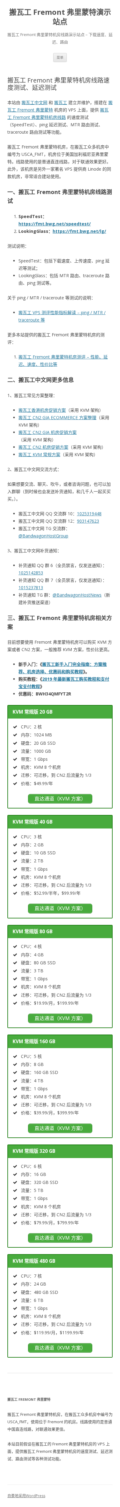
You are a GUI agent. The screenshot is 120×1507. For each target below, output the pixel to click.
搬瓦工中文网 (34, 102)
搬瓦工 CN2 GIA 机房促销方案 (47, 432)
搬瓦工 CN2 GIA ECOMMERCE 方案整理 (57, 417)
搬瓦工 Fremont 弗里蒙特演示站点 (60, 16)
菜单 (60, 57)
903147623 (88, 521)
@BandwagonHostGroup (43, 536)
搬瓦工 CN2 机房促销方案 (43, 447)
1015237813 (30, 587)
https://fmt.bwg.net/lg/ (79, 231)
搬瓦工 (60, 102)
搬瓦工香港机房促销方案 (42, 410)
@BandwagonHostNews (77, 595)
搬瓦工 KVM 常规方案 (39, 454)
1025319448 (89, 514)
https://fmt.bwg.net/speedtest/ (54, 224)
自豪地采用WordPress (26, 1495)
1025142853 (30, 573)
